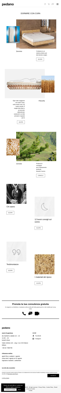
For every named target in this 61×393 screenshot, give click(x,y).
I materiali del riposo (43, 277)
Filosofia (42, 101)
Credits (30, 390)
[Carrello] (49, 4)
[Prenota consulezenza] (52, 4)
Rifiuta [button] (19, 389)
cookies (19, 385)
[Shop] (45, 4)
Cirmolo (19, 164)
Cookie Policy (49, 387)
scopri (21, 122)
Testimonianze (13, 264)
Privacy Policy (41, 387)
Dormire (19, 51)
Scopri (40, 59)
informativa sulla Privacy (13, 374)
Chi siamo (11, 207)
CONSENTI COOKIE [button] (10, 389)
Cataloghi (5, 378)
